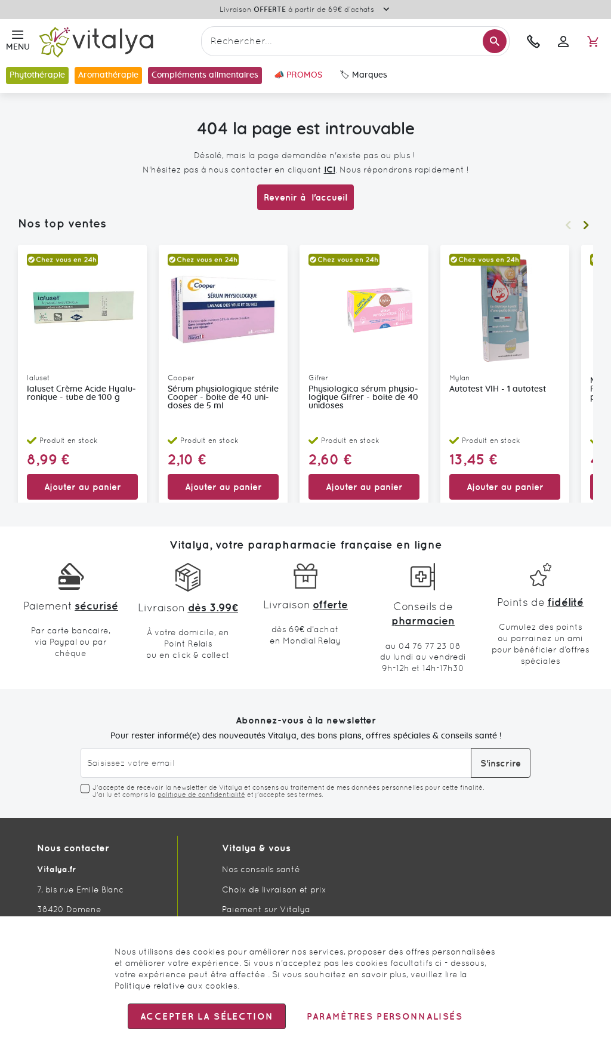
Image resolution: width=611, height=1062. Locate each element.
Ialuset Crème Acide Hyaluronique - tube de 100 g (81, 393)
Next (586, 225)
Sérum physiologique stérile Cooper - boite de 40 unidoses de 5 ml (223, 397)
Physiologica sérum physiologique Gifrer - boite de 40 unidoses (363, 397)
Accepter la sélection (206, 1016)
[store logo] (115, 41)
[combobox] (355, 41)
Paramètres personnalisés (384, 1016)
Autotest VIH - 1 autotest (497, 389)
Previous (568, 225)
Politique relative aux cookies (176, 985)
